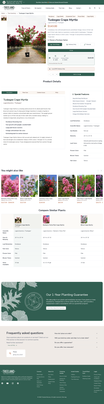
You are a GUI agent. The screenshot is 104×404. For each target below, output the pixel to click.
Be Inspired (38, 8)
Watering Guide (86, 378)
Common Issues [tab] (41, 92)
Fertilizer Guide (86, 376)
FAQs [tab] (56, 92)
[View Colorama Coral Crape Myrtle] (48, 190)
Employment (51, 379)
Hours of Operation (39, 381)
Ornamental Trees (70, 16)
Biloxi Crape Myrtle (87, 225)
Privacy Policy (97, 374)
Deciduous (51, 16)
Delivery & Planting (62, 379)
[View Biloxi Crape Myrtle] (29, 190)
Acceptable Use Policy (98, 391)
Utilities (73, 374)
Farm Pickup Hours (40, 386)
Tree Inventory (12, 13)
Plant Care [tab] (25, 92)
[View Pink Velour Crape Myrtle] (86, 190)
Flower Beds (81, 16)
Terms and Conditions (96, 377)
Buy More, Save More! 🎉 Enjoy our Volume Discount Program (52, 2)
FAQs (49, 377)
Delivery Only (63, 385)
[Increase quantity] (56, 74)
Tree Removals (75, 379)
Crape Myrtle (60, 16)
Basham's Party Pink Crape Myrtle (53, 225)
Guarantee (62, 391)
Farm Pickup (63, 382)
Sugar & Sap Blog (51, 382)
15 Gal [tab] (71, 50)
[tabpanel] (71, 59)
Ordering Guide (50, 8)
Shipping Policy (98, 381)
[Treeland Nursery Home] (8, 372)
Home (3, 13)
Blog (70, 8)
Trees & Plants (25, 8)
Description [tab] (9, 92)
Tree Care (61, 8)
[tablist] (71, 50)
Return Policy (97, 385)
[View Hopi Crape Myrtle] (67, 190)
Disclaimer (96, 388)
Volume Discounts (62, 388)
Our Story (50, 374)
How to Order (63, 376)
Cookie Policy (97, 383)
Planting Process (75, 377)
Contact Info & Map (40, 377)
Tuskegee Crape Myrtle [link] (26, 13)
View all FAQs (11, 345)
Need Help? (40, 374)
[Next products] (101, 170)
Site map (64, 397)
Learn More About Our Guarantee (56, 308)
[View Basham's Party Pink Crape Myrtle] (10, 190)
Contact (78, 8)
